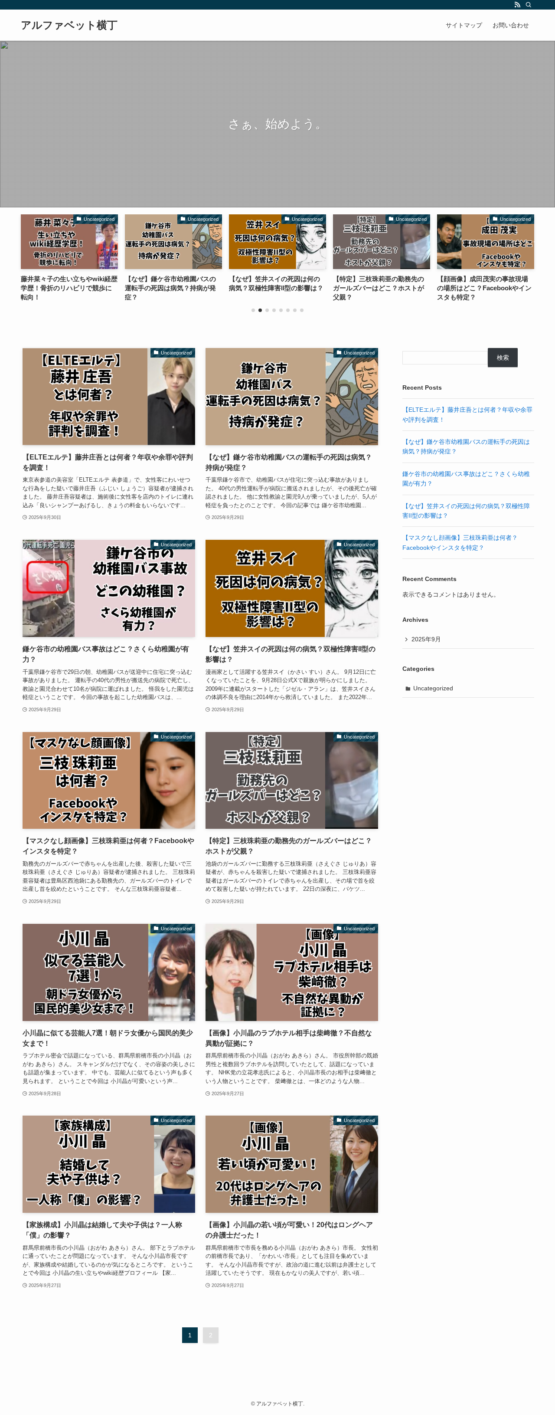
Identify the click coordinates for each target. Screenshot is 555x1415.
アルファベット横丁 (69, 25)
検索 (503, 357)
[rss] (517, 5)
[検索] (528, 5)
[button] (253, 310)
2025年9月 (426, 639)
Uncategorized (433, 688)
